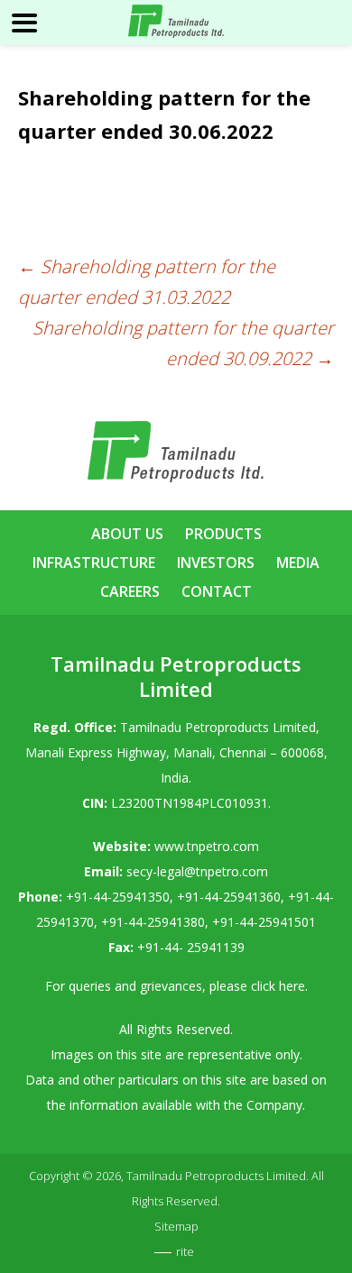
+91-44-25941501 (264, 921)
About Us (127, 534)
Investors (216, 562)
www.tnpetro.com (206, 846)
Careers (130, 591)
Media (298, 562)
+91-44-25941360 (229, 896)
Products (223, 534)
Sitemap (176, 1226)
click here (278, 985)
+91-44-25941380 (153, 921)
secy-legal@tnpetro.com (197, 871)
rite (185, 1251)
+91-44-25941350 (118, 896)
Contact (216, 591)
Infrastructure (93, 562)
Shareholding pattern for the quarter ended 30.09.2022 (183, 343)
